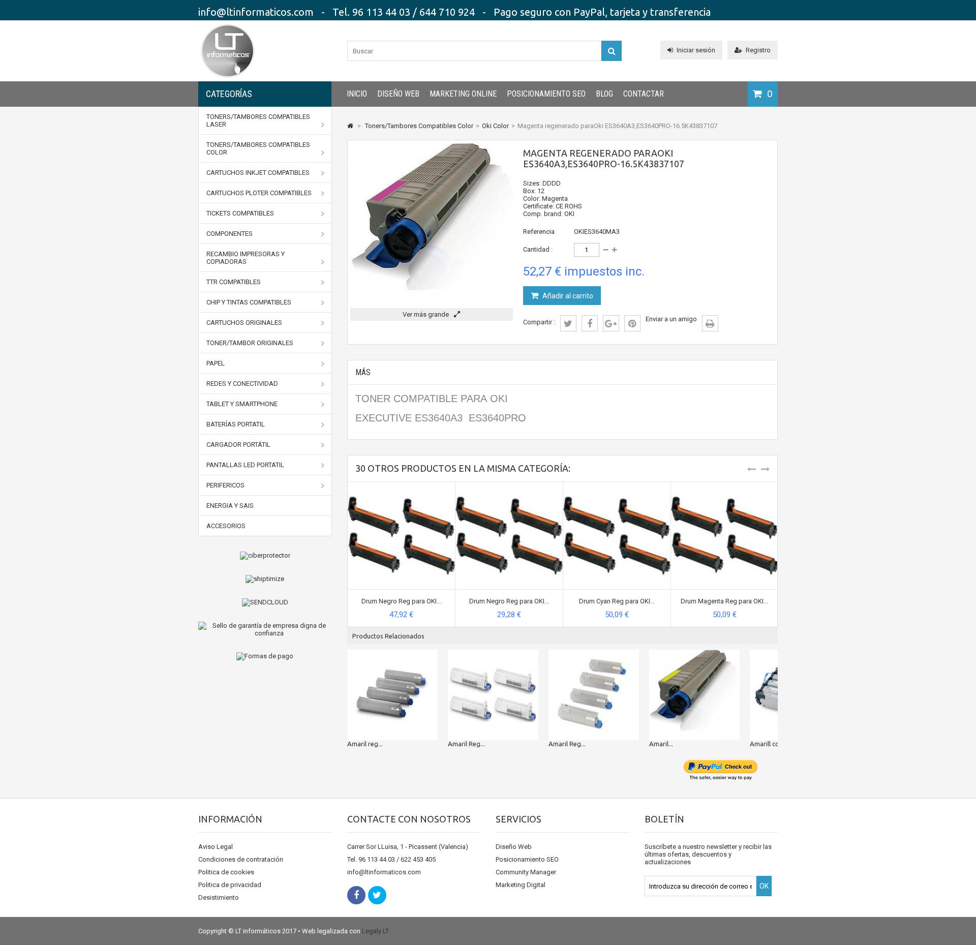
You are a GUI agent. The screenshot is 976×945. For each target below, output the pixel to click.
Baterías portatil (235, 424)
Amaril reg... (365, 743)
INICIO (357, 94)
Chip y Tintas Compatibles (248, 302)
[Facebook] (356, 895)
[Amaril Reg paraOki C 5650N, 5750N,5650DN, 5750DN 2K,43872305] (593, 695)
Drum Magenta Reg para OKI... (724, 601)
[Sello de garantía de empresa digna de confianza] (265, 629)
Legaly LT (375, 931)
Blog (604, 94)
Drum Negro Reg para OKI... (401, 601)
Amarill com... (769, 743)
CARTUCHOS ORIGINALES (244, 322)
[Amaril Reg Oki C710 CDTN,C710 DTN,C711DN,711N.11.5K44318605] (493, 695)
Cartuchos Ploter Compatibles (259, 193)
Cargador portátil (238, 444)
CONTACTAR (643, 94)
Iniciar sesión (696, 50)
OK (764, 886)
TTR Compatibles (233, 282)
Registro (758, 50)
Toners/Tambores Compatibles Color (258, 148)
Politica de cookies (226, 872)
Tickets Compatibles (240, 213)
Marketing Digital (520, 885)
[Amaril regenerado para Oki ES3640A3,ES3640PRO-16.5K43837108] (694, 695)
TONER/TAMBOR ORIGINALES (249, 343)
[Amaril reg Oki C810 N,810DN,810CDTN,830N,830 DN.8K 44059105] (392, 695)
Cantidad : (538, 249)
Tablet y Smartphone (242, 404)
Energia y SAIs (230, 505)
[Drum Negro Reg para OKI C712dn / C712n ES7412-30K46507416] (401, 486)
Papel (215, 363)
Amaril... (661, 743)
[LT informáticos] (227, 79)
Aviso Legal (215, 846)
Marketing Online (463, 94)
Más (363, 372)
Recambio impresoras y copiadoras (245, 257)
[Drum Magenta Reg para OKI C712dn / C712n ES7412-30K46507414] (724, 486)
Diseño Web (398, 94)
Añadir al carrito (567, 296)
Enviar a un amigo (671, 319)
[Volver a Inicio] (350, 126)
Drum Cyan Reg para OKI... (617, 601)
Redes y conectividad (242, 383)
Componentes (229, 233)
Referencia (539, 231)
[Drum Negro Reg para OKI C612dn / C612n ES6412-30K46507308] (509, 486)
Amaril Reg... (466, 743)
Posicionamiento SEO (546, 94)
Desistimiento (218, 897)
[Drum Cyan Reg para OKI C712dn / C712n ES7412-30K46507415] (616, 486)
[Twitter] (377, 895)
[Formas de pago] (265, 656)
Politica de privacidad (229, 885)
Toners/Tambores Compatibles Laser (258, 120)
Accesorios (226, 526)
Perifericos (225, 485)
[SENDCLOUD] (265, 602)
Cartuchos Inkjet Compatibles (258, 172)
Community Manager (526, 872)
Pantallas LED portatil (245, 465)
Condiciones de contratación (240, 859)
